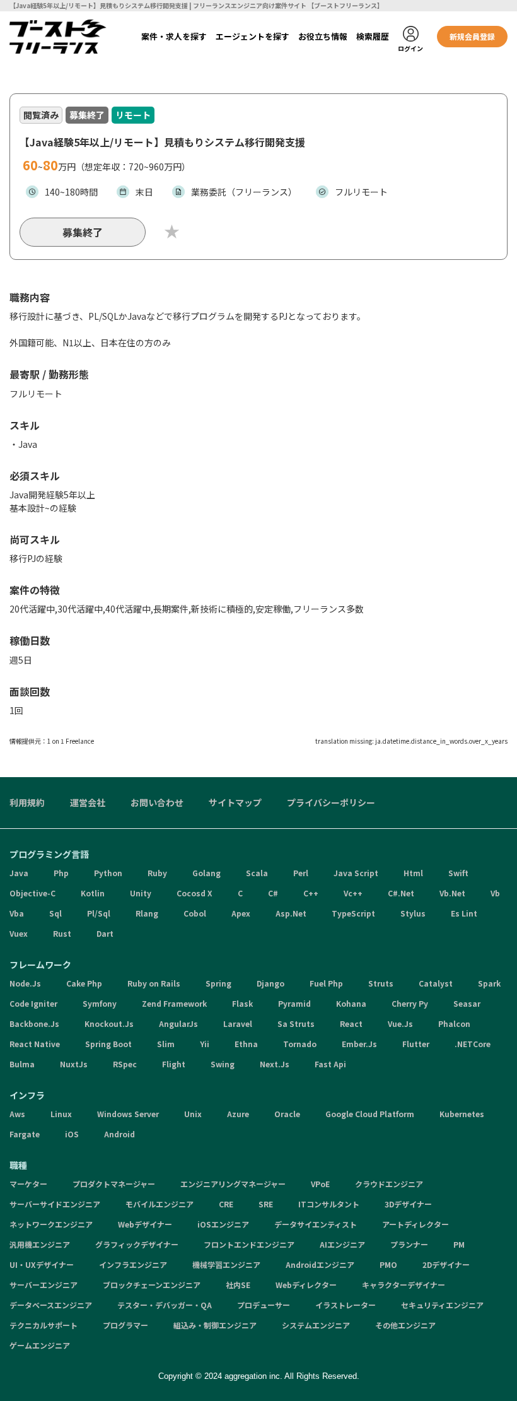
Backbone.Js (34, 1023)
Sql (55, 913)
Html (413, 872)
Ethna (246, 1043)
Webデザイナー (145, 1224)
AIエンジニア (342, 1244)
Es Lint (464, 913)
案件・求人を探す (174, 36)
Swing (223, 1063)
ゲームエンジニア (39, 1345)
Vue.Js (400, 1023)
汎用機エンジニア (39, 1244)
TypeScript (353, 913)
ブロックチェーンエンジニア (151, 1284)
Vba (16, 913)
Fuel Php (326, 983)
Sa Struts (296, 1023)
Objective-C (32, 893)
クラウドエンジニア (389, 1183)
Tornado (300, 1043)
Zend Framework (174, 1003)
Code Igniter (33, 1003)
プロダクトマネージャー (114, 1183)
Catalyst (436, 983)
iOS (72, 1133)
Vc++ (353, 893)
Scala (257, 872)
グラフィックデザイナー (136, 1244)
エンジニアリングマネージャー (233, 1183)
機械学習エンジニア (226, 1264)
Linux (61, 1113)
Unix (193, 1113)
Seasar (466, 1003)
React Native (34, 1043)
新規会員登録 (472, 36)
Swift (458, 872)
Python (108, 872)
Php (61, 872)
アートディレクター (415, 1224)
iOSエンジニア (223, 1224)
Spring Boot (108, 1043)
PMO (388, 1264)
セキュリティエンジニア (442, 1304)
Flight (173, 1063)
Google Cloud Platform (369, 1113)
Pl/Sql (98, 913)
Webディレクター (306, 1284)
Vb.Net (452, 893)
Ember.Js (359, 1043)
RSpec (125, 1063)
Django (270, 983)
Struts (380, 983)
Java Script (356, 872)
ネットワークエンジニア (51, 1224)
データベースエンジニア (50, 1304)
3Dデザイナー (408, 1204)
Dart (104, 933)
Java (18, 872)
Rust (62, 933)
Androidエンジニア (320, 1264)
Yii (204, 1043)
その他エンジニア (405, 1325)
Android (119, 1133)
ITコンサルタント (328, 1204)
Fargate (24, 1133)
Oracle (287, 1113)
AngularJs (178, 1023)
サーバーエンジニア (43, 1284)
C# (273, 893)
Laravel (237, 1023)
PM (459, 1244)
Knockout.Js (109, 1023)
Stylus (413, 913)
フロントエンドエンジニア (249, 1244)
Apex (240, 913)
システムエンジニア (316, 1325)
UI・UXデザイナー (41, 1264)
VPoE (320, 1183)
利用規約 (27, 802)
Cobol (194, 913)
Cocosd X (194, 893)
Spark (489, 983)
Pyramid (294, 1003)
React (351, 1023)
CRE (226, 1204)
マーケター (28, 1183)
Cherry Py (410, 1003)
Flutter (415, 1043)
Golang (206, 872)
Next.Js (274, 1063)
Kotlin (93, 893)
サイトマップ (235, 802)
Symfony (100, 1003)
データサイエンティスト (315, 1224)
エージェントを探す (252, 36)
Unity (140, 893)
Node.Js (25, 983)
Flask (242, 1003)
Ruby (157, 872)
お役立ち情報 (322, 36)
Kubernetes (461, 1113)
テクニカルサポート (43, 1325)
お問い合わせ (157, 802)
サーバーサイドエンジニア (54, 1204)
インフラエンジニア (133, 1264)
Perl (300, 872)
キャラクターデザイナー (403, 1284)
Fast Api (330, 1063)
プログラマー (125, 1325)
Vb (495, 893)
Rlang (147, 913)
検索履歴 (372, 36)
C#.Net (401, 893)
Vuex (18, 933)
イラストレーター (345, 1304)
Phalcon (454, 1023)
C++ (310, 893)
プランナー (409, 1244)
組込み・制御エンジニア (215, 1325)
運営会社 (87, 802)
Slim (166, 1043)
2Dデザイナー (446, 1264)
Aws (17, 1113)
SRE (265, 1204)
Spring (218, 983)
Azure (238, 1113)
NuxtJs (74, 1063)
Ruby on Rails (153, 983)
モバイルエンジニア (159, 1204)
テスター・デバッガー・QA (164, 1304)
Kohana (351, 1003)
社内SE (238, 1284)
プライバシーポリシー (331, 802)
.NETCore (473, 1043)
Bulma (22, 1063)
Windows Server (128, 1113)
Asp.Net (291, 913)
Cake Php (84, 983)
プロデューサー (263, 1304)
